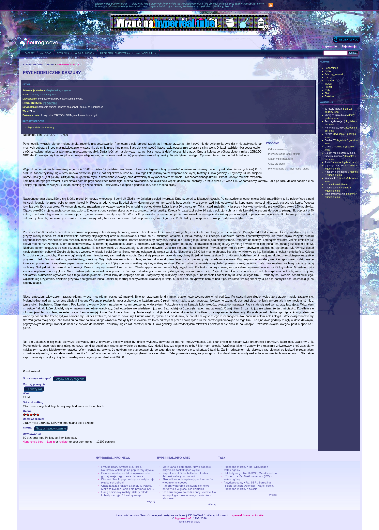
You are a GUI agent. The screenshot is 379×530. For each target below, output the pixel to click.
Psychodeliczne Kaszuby (40, 127)
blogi (50, 64)
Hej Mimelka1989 (334, 127)
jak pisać (45, 52)
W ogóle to (330, 178)
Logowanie (329, 46)
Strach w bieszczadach (280, 158)
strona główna (33, 64)
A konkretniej (332, 187)
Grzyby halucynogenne (58, 90)
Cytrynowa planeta (278, 149)
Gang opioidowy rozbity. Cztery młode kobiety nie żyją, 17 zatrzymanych (124, 493)
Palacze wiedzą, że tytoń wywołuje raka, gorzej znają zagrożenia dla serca (126, 474)
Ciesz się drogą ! (277, 163)
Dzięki (328, 146)
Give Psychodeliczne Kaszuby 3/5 (31, 414)
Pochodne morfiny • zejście (240, 488)
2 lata (328, 162)
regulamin (63, 52)
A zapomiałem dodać (336, 171)
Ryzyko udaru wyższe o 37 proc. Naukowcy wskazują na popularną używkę (127, 468)
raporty (30, 52)
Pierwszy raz (50, 103)
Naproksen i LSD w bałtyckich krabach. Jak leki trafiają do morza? (186, 474)
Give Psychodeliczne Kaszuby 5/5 (38, 414)
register (63, 441)
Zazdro (329, 134)
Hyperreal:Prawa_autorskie (247, 515)
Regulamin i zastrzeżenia (115, 52)
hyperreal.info (183, 518)
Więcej (151, 501)
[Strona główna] (39, 42)
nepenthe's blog (68, 64)
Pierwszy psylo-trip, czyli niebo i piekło (288, 168)
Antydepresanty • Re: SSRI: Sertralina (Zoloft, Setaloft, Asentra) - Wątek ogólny (249, 484)
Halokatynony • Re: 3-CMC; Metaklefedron (250, 473)
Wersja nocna (346, 39)
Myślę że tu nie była (335, 115)
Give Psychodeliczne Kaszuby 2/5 (28, 414)
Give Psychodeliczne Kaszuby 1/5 (24, 414)
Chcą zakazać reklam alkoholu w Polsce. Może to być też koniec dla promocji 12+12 (128, 487)
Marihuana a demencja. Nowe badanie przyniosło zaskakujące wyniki (186, 468)
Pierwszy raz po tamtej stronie (284, 154)
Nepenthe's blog (33, 441)
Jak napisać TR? (146, 52)
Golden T (330, 140)
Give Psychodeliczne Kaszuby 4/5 (34, 414)
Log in (51, 441)
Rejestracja (348, 46)
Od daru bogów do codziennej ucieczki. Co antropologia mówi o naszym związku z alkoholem (189, 495)
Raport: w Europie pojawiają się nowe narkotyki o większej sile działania (185, 487)
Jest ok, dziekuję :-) (335, 121)
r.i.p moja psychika (334, 165)
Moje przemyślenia (335, 194)
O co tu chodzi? (84, 52)
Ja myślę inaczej (333, 108)
